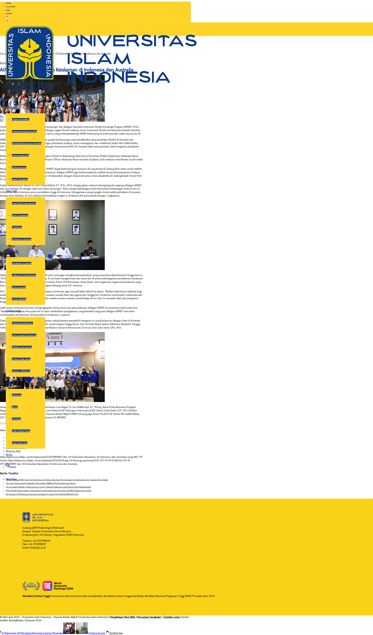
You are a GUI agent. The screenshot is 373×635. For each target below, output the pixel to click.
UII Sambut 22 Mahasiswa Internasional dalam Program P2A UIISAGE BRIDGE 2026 (42, 494)
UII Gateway (10, 7)
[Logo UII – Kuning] (98, 92)
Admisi (8, 3)
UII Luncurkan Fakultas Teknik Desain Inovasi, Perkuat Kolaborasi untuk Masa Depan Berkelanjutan (48, 487)
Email (8, 10)
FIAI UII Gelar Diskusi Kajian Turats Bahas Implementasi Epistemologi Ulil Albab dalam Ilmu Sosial (48, 490)
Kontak (9, 14)
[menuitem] (98, 3)
